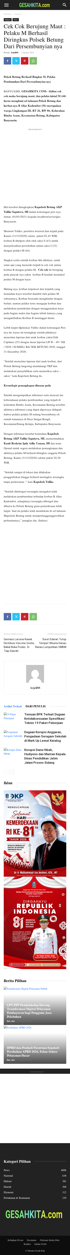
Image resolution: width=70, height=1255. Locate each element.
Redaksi (27, 1243)
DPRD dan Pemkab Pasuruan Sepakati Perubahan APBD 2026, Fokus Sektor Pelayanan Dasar (33, 1051)
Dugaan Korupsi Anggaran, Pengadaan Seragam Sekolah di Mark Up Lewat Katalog (45, 736)
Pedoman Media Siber (50, 1240)
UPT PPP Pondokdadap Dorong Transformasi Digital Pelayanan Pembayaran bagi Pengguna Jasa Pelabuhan (29, 1011)
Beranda (7, 13)
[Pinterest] (24, 61)
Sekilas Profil (40, 1243)
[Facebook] (7, 61)
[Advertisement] (35, 166)
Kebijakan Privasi (15, 1240)
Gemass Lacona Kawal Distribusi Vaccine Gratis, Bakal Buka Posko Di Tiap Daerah (19, 645)
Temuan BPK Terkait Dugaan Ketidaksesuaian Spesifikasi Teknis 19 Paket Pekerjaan (44, 718)
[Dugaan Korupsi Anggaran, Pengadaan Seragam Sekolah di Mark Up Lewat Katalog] (13, 736)
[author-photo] (35, 682)
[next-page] (12, 772)
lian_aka (11, 1021)
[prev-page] (6, 772)
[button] (6, 5)
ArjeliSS (14, 52)
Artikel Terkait (13, 706)
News (16, 19)
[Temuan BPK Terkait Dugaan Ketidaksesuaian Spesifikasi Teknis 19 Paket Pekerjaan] (13, 718)
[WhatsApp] (33, 61)
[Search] (65, 5)
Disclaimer (31, 1240)
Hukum (18, 13)
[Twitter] (16, 61)
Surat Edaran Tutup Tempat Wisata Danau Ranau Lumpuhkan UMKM (50, 643)
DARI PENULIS (36, 706)
